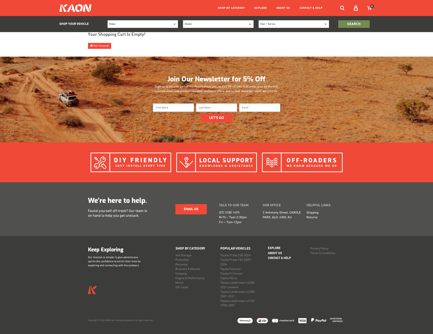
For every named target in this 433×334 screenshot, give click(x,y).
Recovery (181, 264)
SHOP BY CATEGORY (231, 8)
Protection (182, 260)
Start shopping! (101, 46)
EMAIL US (191, 209)
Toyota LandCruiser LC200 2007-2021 (237, 294)
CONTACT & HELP (311, 8)
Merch (179, 282)
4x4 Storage (183, 255)
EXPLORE (260, 8)
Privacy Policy (319, 248)
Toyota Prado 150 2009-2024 (236, 262)
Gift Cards (181, 287)
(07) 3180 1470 (229, 212)
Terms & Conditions (322, 253)
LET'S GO (216, 118)
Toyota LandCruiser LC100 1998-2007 (237, 303)
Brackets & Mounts (187, 269)
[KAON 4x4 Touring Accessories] (74, 8)
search (354, 24)
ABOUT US (283, 8)
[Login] (356, 8)
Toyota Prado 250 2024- (236, 255)
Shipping (312, 212)
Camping (181, 273)
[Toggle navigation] (342, 8)
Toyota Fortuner (230, 269)
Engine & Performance (190, 278)
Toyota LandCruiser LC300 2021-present (237, 285)
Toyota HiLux (228, 278)
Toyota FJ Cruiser (231, 273)
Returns (311, 217)
